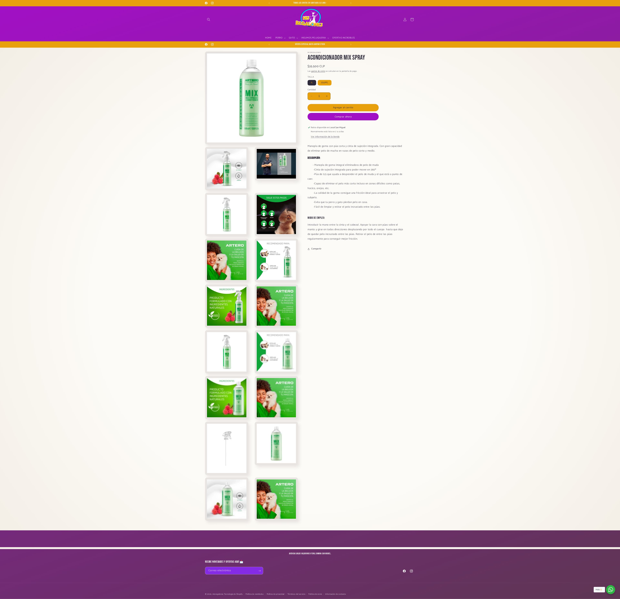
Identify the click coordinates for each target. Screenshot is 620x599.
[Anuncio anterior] (269, 3)
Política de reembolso (255, 594)
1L (312, 82)
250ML (324, 82)
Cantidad (312, 89)
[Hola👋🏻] (610, 589)
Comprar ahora (343, 117)
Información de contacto (335, 594)
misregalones (217, 594)
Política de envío (315, 594)
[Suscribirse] (259, 571)
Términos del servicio (296, 594)
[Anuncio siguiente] (350, 3)
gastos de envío (318, 71)
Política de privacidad (275, 594)
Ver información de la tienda (325, 137)
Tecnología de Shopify (233, 594)
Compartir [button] (316, 249)
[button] (208, 19)
